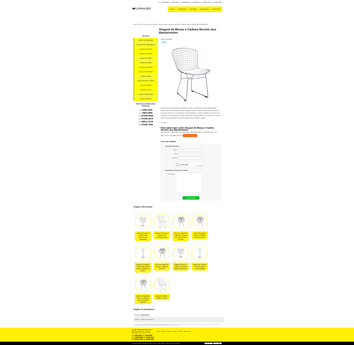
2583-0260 (165, 2)
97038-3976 (196, 2)
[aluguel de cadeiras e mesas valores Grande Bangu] (200, 253)
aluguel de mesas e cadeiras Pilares (162, 297)
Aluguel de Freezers (145, 67)
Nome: (175, 150)
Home (172, 9)
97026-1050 (217, 2)
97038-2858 (185, 2)
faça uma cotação (190, 135)
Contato (216, 9)
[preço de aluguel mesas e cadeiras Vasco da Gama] (200, 221)
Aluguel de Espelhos (145, 53)
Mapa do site (187, 331)
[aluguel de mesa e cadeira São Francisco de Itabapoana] (143, 221)
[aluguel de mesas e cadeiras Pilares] (162, 284)
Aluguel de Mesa (145, 76)
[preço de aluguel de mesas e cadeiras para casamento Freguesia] (143, 284)
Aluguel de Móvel (145, 85)
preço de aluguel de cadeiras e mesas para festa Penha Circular (180, 236)
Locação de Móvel (146, 99)
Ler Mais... (164, 122)
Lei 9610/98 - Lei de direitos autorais (170, 325)
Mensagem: (172, 174)
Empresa (182, 9)
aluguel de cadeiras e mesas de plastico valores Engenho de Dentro (143, 268)
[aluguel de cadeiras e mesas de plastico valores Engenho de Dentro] (143, 253)
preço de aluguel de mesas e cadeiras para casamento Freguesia (143, 299)
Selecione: (137, 315)
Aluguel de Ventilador (145, 94)
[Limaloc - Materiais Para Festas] (142, 5)
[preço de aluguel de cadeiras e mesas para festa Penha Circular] (181, 221)
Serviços (204, 9)
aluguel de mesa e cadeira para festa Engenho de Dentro (180, 267)
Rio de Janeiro (145, 315)
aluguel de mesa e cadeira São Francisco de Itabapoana (143, 236)
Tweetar (164, 42)
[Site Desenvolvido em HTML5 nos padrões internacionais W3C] (208, 343)
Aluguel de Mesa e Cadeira (145, 80)
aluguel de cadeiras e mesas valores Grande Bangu (199, 267)
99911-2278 (206, 2)
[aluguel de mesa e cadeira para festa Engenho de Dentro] (181, 253)
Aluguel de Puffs (145, 89)
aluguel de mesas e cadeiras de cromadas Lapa (162, 235)
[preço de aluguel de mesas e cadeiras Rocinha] (162, 253)
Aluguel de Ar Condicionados (145, 44)
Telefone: (175, 158)
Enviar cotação (191, 198)
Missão (193, 9)
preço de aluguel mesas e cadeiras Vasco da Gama (200, 235)
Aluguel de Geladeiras (145, 71)
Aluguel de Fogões (146, 58)
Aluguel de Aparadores (145, 40)
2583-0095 (175, 2)
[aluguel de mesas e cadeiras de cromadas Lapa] (162, 221)
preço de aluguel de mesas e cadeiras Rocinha (162, 267)
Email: (176, 154)
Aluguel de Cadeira (145, 49)
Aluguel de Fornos (146, 62)
